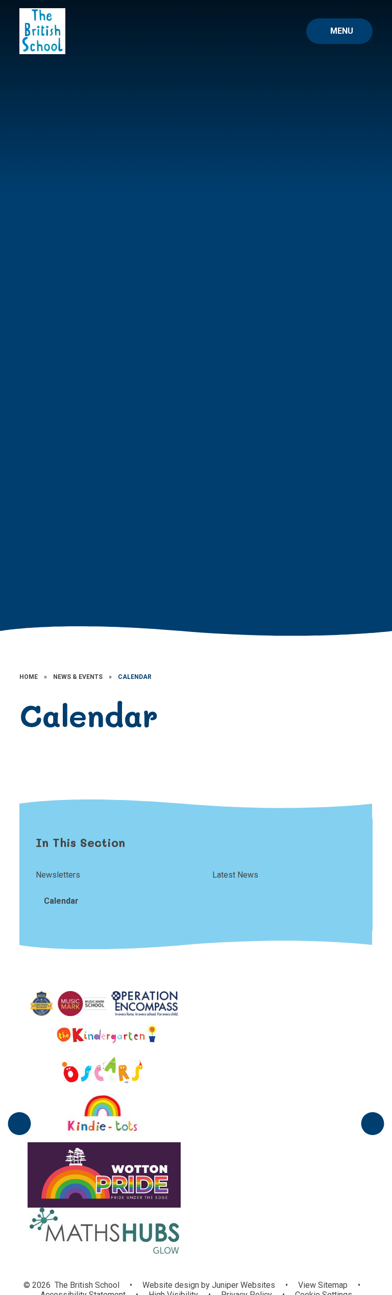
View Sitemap (323, 1285)
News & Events (78, 676)
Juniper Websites (242, 1285)
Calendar (135, 676)
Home (28, 676)
